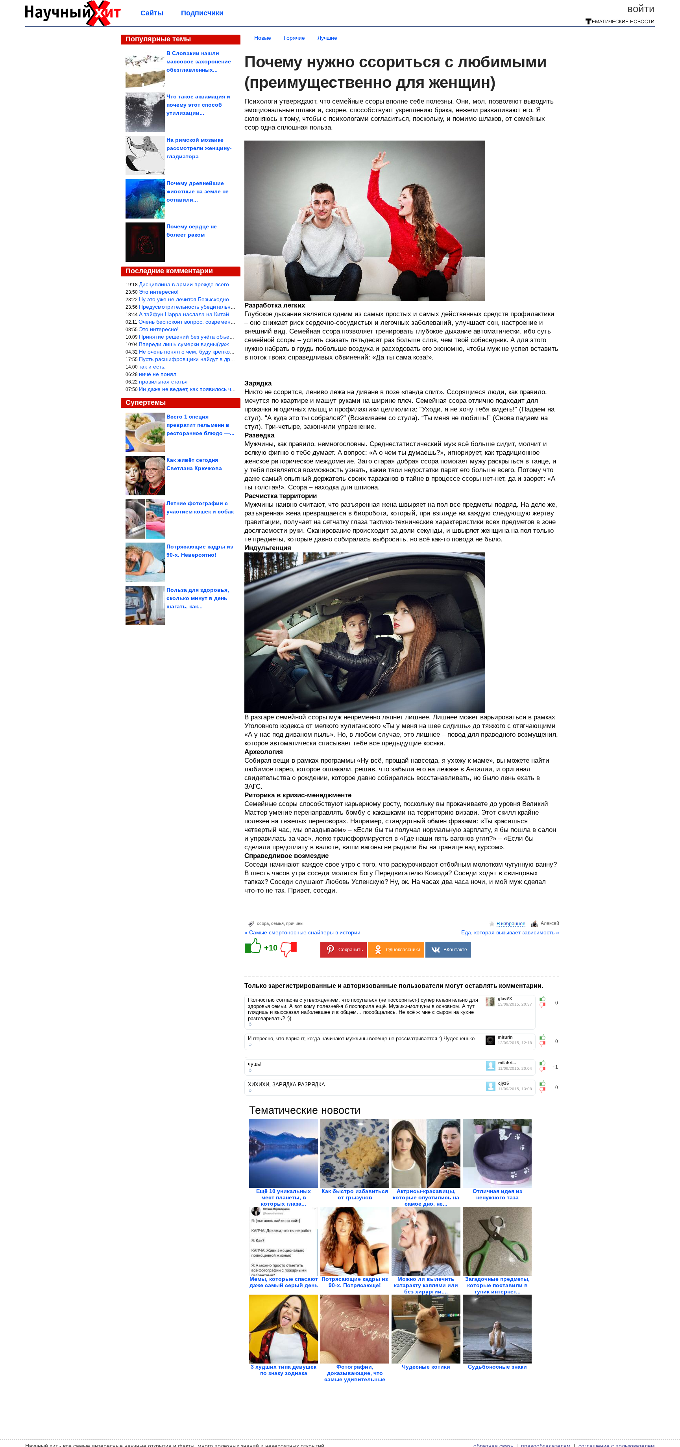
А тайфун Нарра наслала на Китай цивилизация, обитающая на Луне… (232, 314)
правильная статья (163, 381)
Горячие (294, 38)
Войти (641, 9)
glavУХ (505, 999)
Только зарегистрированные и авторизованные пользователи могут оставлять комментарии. (393, 985)
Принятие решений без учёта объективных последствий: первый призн (231, 336)
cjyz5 (503, 1083)
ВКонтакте (455, 949)
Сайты (151, 13)
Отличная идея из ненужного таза (497, 1194)
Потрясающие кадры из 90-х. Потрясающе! (355, 1282)
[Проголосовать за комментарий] (545, 1005)
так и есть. (152, 366)
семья (277, 923)
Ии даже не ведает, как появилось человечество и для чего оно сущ (226, 389)
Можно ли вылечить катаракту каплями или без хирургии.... (426, 1285)
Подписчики (202, 13)
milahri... (507, 1063)
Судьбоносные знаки (497, 1367)
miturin (505, 1037)
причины (294, 923)
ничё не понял (157, 374)
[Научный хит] (73, 24)
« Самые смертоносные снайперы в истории (302, 932)
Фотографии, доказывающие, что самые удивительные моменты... (354, 1376)
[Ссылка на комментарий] (250, 1024)
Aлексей (550, 923)
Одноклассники (403, 949)
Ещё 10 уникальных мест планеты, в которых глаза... (283, 1197)
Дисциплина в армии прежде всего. (185, 284)
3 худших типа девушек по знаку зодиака (283, 1370)
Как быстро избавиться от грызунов (355, 1194)
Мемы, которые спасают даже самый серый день (283, 1282)
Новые (262, 38)
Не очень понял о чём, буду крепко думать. (195, 351)
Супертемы (146, 402)
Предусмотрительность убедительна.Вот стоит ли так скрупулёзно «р (228, 307)
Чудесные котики (426, 1367)
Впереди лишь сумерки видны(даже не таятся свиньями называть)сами (232, 344)
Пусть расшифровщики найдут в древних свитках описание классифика (232, 359)
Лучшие (327, 38)
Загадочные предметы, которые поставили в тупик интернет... (497, 1285)
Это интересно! (159, 292)
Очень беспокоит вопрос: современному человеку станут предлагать (228, 322)
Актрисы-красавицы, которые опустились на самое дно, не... (426, 1197)
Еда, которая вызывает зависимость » (510, 932)
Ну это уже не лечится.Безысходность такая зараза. (206, 299)
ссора (263, 923)
